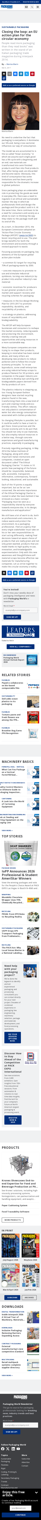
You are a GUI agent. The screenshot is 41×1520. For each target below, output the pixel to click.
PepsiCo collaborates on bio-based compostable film (12, 685)
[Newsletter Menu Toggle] (26, 7)
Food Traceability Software (15, 1211)
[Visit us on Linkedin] (13, 1448)
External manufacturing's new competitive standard (13, 1349)
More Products (13, 1220)
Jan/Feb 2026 (30, 1290)
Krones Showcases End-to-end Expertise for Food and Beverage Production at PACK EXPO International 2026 (20, 1183)
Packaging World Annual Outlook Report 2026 (13, 660)
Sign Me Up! (12, 617)
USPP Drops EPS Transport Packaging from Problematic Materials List (12, 934)
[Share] (15, 74)
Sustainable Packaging (15, 27)
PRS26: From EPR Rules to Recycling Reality (13, 915)
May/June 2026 (30, 1260)
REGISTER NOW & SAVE (13, 1120)
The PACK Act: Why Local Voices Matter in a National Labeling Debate (13, 950)
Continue (20, 1515)
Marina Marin (12, 64)
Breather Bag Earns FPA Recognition (12, 731)
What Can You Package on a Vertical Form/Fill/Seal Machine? (13, 772)
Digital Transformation (13, 1312)
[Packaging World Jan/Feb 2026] (30, 1275)
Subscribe (12, 1297)
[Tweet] (26, 74)
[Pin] (32, 74)
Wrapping (6, 894)
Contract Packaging (11, 1344)
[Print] (4, 74)
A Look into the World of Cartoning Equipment (13, 804)
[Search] (32, 7)
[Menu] (38, 7)
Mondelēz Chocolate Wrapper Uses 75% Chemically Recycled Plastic (12, 900)
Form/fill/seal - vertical (13, 767)
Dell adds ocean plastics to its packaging (10, 701)
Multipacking (8, 1359)
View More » (7, 830)
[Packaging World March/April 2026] (10, 1275)
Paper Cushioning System (14, 1205)
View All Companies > (20, 646)
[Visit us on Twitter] (8, 1448)
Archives (29, 1297)
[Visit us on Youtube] (18, 1448)
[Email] (9, 74)
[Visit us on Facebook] (2, 1448)
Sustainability (8, 696)
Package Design (9, 868)
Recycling (6, 911)
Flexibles (6, 680)
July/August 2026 (10, 1260)
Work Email (9, 606)
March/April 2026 (10, 1290)
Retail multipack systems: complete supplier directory (11, 1365)
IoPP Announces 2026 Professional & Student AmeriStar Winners (20, 874)
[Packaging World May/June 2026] (30, 1246)
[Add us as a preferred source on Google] (4, 78)
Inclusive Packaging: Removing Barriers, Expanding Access (12, 1333)
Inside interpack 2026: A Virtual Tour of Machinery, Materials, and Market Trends (13, 1317)
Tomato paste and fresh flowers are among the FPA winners (11, 717)
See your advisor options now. (12, 1037)
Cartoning (7, 799)
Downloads (7, 1328)
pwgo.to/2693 (26, 235)
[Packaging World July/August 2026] (10, 1246)
